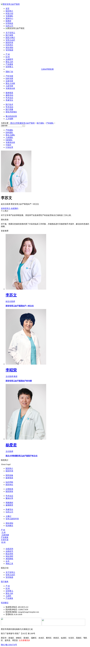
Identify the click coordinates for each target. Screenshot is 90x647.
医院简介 (9, 11)
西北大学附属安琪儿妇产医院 (22, 123)
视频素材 (9, 503)
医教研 (8, 21)
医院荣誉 (9, 491)
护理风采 (9, 23)
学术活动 (9, 107)
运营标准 (9, 489)
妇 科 (8, 57)
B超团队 (9, 140)
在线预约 (14, 208)
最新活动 (9, 95)
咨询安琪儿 (5, 208)
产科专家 (9, 76)
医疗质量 (9, 109)
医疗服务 (4, 582)
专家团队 (9, 16)
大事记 (8, 516)
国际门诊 (9, 72)
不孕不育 (4, 540)
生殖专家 (9, 81)
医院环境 (9, 43)
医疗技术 (9, 104)
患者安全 (9, 100)
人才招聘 (9, 119)
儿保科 (8, 596)
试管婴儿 (9, 67)
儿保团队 (9, 137)
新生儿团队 (10, 135)
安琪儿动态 (10, 40)
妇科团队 (9, 132)
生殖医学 (9, 59)
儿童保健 (5, 535)
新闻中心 (9, 18)
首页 (7, 9)
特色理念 (9, 45)
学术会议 (9, 98)
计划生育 (9, 147)
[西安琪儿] (10, 4)
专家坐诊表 (10, 88)
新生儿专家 (10, 83)
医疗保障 (9, 35)
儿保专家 (9, 86)
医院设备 (9, 475)
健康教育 (9, 505)
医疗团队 (40, 123)
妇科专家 (9, 78)
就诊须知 (9, 48)
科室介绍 (9, 13)
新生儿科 (9, 62)
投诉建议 (9, 526)
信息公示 (9, 26)
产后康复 (9, 64)
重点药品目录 (11, 116)
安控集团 (9, 50)
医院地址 (9, 485)
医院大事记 (10, 38)
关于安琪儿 (10, 33)
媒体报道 (9, 93)
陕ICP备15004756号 (9, 645)
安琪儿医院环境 (12, 519)
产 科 (8, 54)
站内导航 (9, 482)
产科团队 (50, 123)
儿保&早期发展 (47, 69)
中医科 (8, 145)
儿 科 (3, 532)
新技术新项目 (11, 112)
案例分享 (9, 498)
